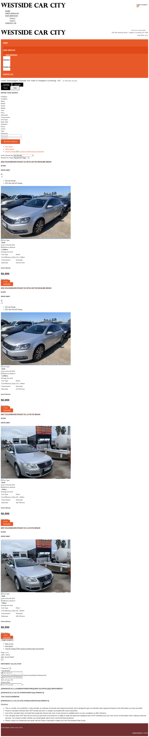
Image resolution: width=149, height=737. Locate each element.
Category (4, 96)
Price (2, 113)
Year (2, 110)
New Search (9, 146)
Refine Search (10, 142)
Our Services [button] (11, 16)
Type (2, 131)
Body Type (4, 122)
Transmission (5, 117)
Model (3, 103)
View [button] (5, 282)
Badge (3, 108)
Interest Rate (5, 682)
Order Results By (7, 155)
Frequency (4, 668)
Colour (3, 129)
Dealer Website (137, 733)
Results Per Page (7, 158)
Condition (4, 99)
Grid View (18, 84)
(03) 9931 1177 (143, 35)
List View (6, 84)
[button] (74, 704)
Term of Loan (5, 680)
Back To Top (9, 644)
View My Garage (24, 151)
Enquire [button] (7, 284)
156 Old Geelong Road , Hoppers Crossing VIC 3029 (130, 32)
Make (3, 101)
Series (3, 106)
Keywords (4, 133)
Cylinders (4, 124)
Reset (6, 88)
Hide (15, 88)
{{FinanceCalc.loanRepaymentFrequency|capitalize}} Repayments (23, 675)
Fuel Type (4, 119)
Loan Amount (5, 670)
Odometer (4, 115)
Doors (3, 126)
